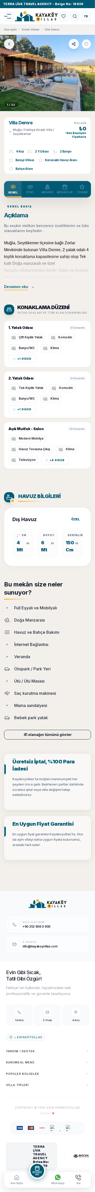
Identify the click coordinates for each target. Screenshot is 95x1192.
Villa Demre (52, 29)
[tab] (13, 189)
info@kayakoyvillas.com (40, 946)
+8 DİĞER (57, 460)
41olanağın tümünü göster (48, 734)
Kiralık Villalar (31, 29)
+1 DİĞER (24, 358)
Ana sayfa (10, 29)
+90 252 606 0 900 (36, 926)
